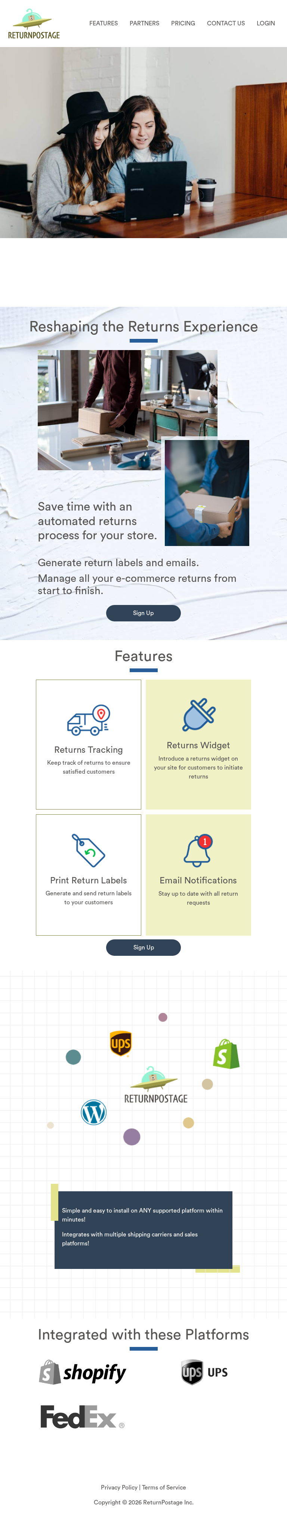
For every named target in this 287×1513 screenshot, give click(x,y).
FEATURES (103, 23)
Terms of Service (164, 1488)
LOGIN (266, 23)
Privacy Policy (120, 1488)
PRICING (183, 23)
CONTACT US (226, 23)
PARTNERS (144, 23)
